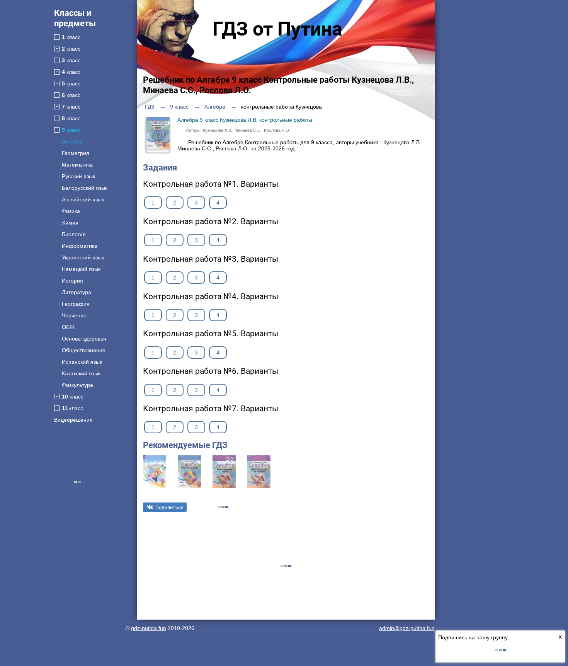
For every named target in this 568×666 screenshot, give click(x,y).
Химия (70, 223)
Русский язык (78, 176)
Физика (71, 211)
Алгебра (72, 141)
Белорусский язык (84, 188)
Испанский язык (82, 362)
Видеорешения (73, 420)
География (76, 304)
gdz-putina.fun (148, 628)
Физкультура (77, 385)
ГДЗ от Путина (277, 29)
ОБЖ (68, 327)
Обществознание (83, 350)
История (72, 281)
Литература (76, 292)
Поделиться (169, 507)
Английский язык (83, 199)
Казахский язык (81, 373)
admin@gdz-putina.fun (407, 628)
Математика (77, 165)
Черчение (74, 315)
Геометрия (75, 153)
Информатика (79, 246)
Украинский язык (83, 257)
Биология (74, 234)
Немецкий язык (81, 269)
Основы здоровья (84, 339)
